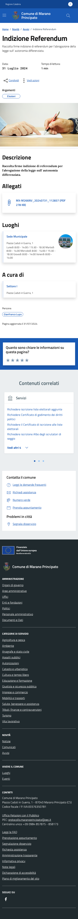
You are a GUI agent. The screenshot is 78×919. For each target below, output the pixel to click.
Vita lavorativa (11, 721)
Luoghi (6, 773)
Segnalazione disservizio (16, 843)
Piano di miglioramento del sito (20, 878)
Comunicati (9, 747)
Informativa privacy (13, 861)
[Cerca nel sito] (68, 15)
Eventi (6, 778)
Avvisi (5, 753)
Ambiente (8, 646)
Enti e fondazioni (12, 602)
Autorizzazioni (10, 663)
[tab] (34, 461)
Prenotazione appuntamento (19, 838)
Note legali (8, 867)
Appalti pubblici (11, 657)
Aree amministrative (14, 591)
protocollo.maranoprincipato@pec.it (29, 819)
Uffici (5, 597)
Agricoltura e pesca (13, 640)
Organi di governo (12, 585)
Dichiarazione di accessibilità (19, 873)
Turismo (6, 715)
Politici (6, 608)
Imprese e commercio (15, 692)
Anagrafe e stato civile (15, 651)
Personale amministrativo (17, 614)
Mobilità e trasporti (13, 698)
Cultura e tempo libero (15, 675)
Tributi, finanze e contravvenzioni (22, 709)
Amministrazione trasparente (19, 855)
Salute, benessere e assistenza (20, 704)
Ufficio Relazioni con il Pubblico (20, 815)
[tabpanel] (39, 425)
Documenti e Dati (12, 620)
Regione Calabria (13, 4)
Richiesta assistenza (14, 849)
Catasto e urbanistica (15, 669)
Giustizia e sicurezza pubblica (19, 686)
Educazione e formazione (17, 680)
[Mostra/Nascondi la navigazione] (4, 15)
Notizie (6, 741)
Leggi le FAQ (9, 832)
